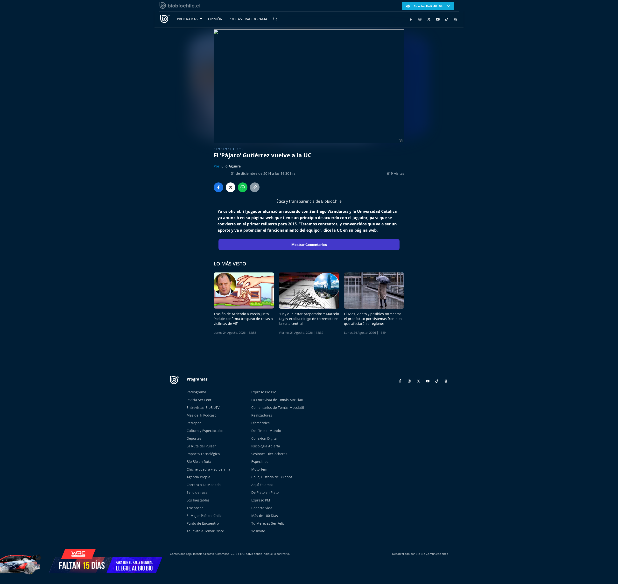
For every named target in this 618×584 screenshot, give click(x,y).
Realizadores (261, 415)
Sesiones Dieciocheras (269, 454)
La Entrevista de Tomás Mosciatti (277, 399)
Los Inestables (198, 500)
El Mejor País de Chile (204, 515)
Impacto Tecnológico (203, 454)
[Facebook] (411, 19)
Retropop (194, 423)
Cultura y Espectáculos (205, 430)
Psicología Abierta (265, 446)
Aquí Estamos (262, 484)
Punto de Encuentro (203, 523)
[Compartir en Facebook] (218, 187)
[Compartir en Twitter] (230, 187)
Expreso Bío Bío (263, 392)
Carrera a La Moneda (204, 484)
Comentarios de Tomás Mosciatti (277, 407)
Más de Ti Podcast (201, 415)
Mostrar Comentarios (309, 245)
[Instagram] (420, 19)
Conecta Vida (261, 508)
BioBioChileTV (229, 149)
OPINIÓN (215, 19)
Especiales (259, 461)
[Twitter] (429, 19)
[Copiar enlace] (255, 187)
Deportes (194, 438)
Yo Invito (258, 531)
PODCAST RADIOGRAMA (248, 19)
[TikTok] (447, 19)
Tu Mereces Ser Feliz (268, 523)
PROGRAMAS (187, 19)
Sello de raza (197, 492)
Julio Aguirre (230, 166)
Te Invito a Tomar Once (205, 531)
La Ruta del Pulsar (201, 446)
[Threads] (456, 19)
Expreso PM (260, 500)
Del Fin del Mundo (266, 430)
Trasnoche (195, 508)
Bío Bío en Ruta (199, 461)
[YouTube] (438, 19)
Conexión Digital (264, 438)
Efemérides (260, 423)
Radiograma (196, 392)
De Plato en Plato (265, 492)
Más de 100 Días (264, 515)
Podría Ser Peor (199, 399)
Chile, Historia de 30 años (271, 477)
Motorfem (259, 469)
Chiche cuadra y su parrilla (208, 469)
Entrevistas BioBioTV (203, 407)
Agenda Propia (198, 477)
